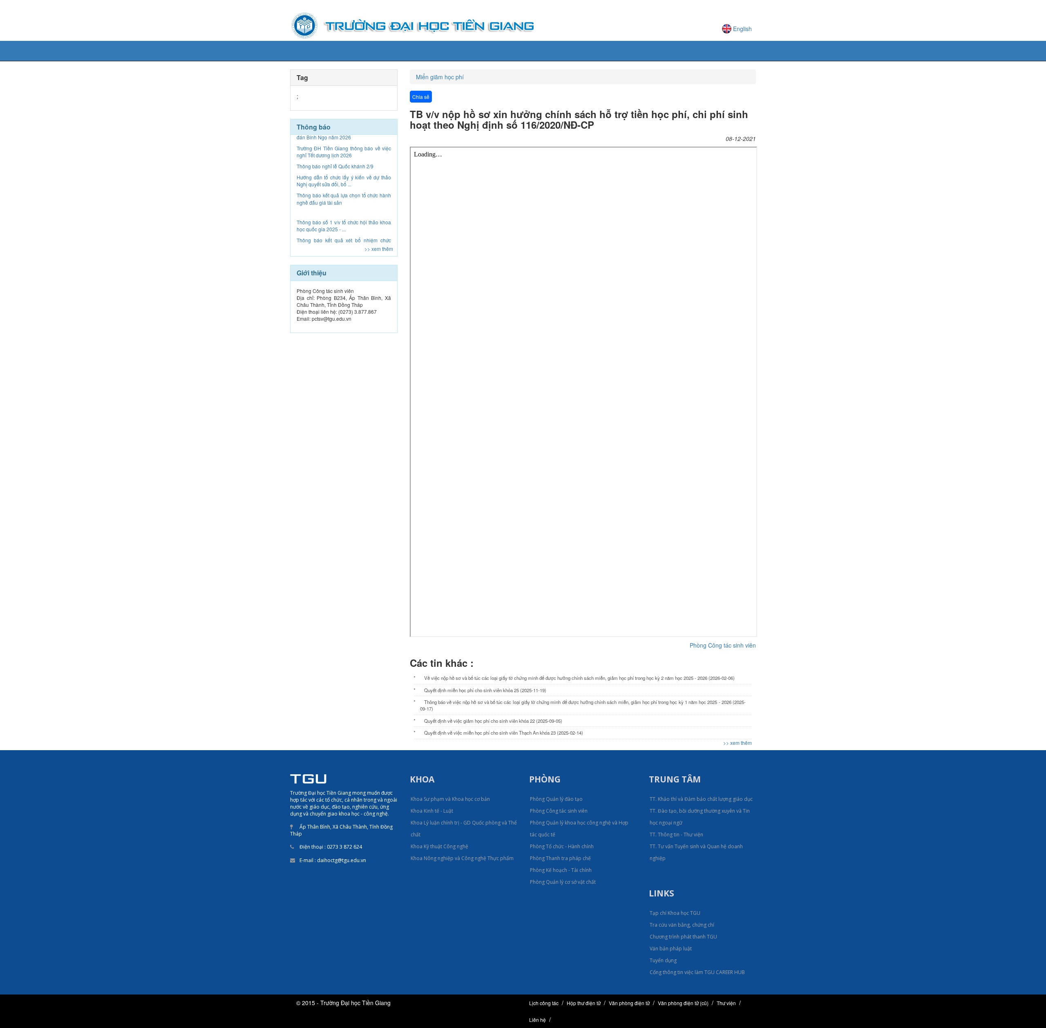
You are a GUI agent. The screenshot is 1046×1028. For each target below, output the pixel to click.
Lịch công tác (544, 1002)
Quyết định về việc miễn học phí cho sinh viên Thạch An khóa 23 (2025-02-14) (503, 732)
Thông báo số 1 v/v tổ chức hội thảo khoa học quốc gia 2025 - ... (344, 197)
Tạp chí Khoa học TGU (675, 913)
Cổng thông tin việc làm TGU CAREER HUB (697, 972)
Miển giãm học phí (440, 77)
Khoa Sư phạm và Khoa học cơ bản (450, 799)
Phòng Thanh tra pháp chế (560, 858)
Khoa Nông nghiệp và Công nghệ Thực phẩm (462, 858)
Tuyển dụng (663, 960)
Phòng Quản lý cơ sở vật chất (563, 881)
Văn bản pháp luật (671, 948)
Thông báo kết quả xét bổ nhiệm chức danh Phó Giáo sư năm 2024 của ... (344, 215)
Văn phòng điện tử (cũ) (683, 1002)
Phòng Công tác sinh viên (723, 645)
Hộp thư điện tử (584, 1002)
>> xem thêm (378, 248)
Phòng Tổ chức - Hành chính (562, 846)
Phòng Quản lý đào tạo (556, 799)
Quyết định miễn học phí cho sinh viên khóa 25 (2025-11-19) (485, 690)
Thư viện (726, 1002)
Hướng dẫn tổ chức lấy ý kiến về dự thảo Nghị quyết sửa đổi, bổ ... (344, 152)
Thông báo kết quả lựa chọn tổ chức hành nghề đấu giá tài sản (344, 170)
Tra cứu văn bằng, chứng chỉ (682, 924)
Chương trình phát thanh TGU (683, 936)
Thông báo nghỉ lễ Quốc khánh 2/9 (335, 137)
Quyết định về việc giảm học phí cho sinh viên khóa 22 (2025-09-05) (493, 720)
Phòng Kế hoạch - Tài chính (561, 870)
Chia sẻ (420, 96)
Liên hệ (537, 1019)
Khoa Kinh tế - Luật (432, 810)
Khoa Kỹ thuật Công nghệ (439, 846)
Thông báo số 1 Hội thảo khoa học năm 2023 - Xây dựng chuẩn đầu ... (344, 233)
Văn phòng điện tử (629, 1002)
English (742, 29)
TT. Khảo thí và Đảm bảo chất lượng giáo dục (701, 799)
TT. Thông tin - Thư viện (676, 834)
